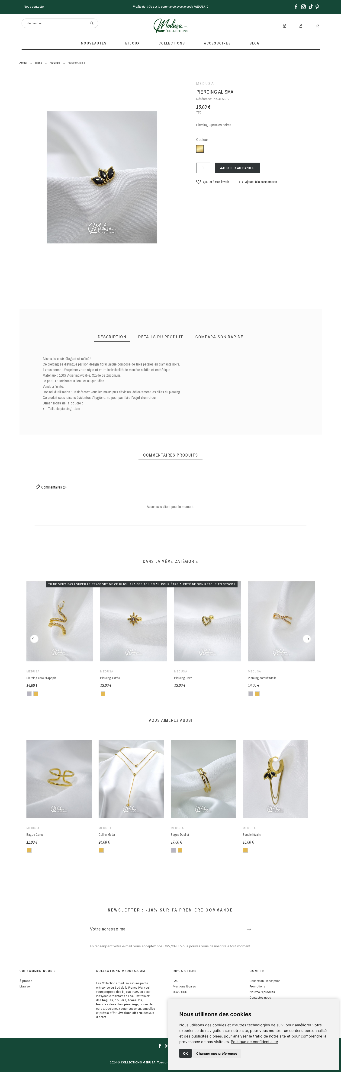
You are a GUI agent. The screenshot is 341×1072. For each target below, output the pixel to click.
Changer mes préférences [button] (217, 1053)
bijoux (126, 991)
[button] (212, 182)
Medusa (205, 83)
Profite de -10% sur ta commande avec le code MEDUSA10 (170, 6)
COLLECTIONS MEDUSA (138, 1062)
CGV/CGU (171, 946)
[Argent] (29, 693)
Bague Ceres (34, 834)
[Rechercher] (92, 23)
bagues (107, 1000)
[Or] (35, 693)
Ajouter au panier (237, 167)
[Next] (307, 639)
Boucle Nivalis (252, 834)
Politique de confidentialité (254, 1041)
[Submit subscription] (249, 929)
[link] (254, 1041)
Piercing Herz (183, 678)
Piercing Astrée (110, 678)
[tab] (112, 337)
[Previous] (34, 639)
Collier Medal (106, 834)
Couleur (202, 140)
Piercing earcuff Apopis (41, 678)
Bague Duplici (179, 834)
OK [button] (185, 1053)
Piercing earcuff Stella (262, 678)
